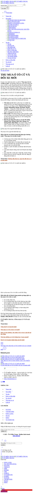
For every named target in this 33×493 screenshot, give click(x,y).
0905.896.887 (16, 436)
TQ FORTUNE (21, 38)
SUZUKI (8, 409)
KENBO (16, 35)
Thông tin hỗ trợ (11, 53)
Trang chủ (8, 16)
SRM (13, 34)
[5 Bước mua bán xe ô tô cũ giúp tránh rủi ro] (16, 356)
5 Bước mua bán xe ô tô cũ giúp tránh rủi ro (12, 357)
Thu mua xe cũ (10, 64)
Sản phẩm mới (11, 47)
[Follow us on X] (1, 382)
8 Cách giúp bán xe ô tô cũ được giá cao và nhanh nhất (15, 365)
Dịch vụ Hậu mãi (12, 50)
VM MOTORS (21, 20)
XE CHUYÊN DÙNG (10, 464)
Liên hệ (8, 66)
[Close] (1, 450)
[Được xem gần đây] (5, 441)
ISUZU (15, 26)
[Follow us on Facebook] (2, 382)
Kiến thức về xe (11, 48)
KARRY (16, 37)
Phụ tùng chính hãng (13, 51)
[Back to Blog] (2, 344)
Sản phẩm (8, 18)
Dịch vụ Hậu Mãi (10, 60)
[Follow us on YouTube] (4, 382)
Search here (4, 5)
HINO (14, 27)
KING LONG (20, 23)
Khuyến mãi (10, 45)
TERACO (17, 32)
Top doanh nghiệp (12, 56)
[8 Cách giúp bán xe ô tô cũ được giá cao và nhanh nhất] (16, 363)
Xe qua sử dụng (11, 58)
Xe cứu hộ (8, 62)
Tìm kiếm (3, 8)
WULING (17, 21)
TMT (13, 40)
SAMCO (16, 24)
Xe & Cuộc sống (11, 55)
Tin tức (8, 42)
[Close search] (2, 448)
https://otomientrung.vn (10, 378)
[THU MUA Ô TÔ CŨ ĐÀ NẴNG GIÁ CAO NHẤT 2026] (16, 359)
